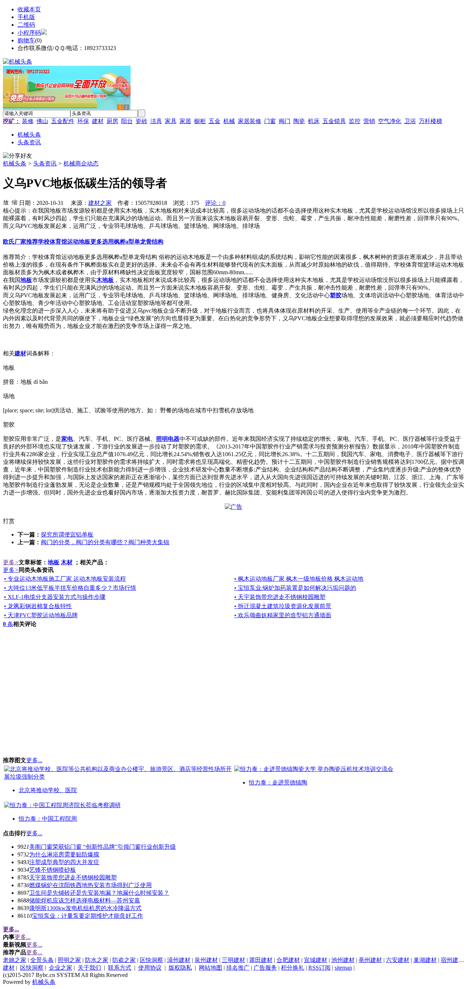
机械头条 (14, 163)
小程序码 (29, 33)
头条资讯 (45, 163)
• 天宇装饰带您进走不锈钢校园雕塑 (279, 597)
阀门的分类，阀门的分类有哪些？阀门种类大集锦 (105, 542)
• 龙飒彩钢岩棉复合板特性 (38, 606)
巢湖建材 (425, 960)
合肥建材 (288, 960)
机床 (314, 121)
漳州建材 (178, 960)
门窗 (270, 121)
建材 (98, 121)
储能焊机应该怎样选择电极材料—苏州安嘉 (84, 900)
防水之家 (96, 960)
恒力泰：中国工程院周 (48, 819)
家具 (171, 121)
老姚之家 (14, 960)
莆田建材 (261, 960)
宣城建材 (315, 960)
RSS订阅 (319, 968)
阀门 (284, 121)
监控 (354, 121)
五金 (214, 121)
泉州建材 (206, 960)
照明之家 (69, 960)
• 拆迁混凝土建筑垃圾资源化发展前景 (282, 606)
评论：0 (215, 203)
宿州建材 (452, 960)
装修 (28, 121)
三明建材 (233, 960)
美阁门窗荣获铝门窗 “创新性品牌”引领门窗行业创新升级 (102, 847)
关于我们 (89, 968)
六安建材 (397, 960)
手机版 (26, 17)
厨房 (112, 121)
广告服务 (265, 968)
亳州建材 (370, 960)
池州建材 (343, 960)
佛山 (42, 121)
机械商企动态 (81, 163)
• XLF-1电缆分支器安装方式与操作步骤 (54, 597)
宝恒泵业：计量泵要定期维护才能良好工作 (87, 916)
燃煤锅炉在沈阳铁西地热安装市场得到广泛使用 (90, 885)
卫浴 (410, 121)
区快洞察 (151, 960)
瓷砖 (141, 121)
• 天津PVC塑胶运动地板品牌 (41, 615)
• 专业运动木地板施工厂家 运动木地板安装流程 (65, 579)
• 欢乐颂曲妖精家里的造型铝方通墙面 (282, 615)
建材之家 (100, 203)
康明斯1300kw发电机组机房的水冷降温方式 (85, 908)
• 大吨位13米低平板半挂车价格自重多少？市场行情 (70, 588)
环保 (83, 121)
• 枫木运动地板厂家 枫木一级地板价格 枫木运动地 (298, 579)
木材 (67, 562)
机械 (229, 121)
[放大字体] (6, 202)
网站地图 (210, 968)
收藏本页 (29, 9)
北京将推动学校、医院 (48, 790)
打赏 (9, 521)
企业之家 (60, 968)
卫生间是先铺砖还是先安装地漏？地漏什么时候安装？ (99, 893)
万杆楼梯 (430, 121)
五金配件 (62, 121)
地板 (53, 562)
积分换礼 (292, 968)
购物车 (26, 40)
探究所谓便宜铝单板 (67, 534)
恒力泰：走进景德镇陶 (278, 782)
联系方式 (119, 968)
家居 (185, 121)
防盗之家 (124, 960)
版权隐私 (180, 968)
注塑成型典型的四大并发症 (64, 862)
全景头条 (42, 960)
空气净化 (389, 121)
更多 (11, 562)
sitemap (343, 968)
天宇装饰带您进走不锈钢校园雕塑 (73, 877)
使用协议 (150, 968)
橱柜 (200, 121)
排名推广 (238, 968)
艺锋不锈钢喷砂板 (52, 870)
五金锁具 (334, 121)
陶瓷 (299, 121)
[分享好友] (17, 156)
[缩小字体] (15, 202)
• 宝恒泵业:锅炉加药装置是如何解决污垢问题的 (295, 588)
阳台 (127, 121)
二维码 (26, 25)
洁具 (156, 121)
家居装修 (249, 121)
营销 (369, 121)
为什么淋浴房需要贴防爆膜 (64, 854)
